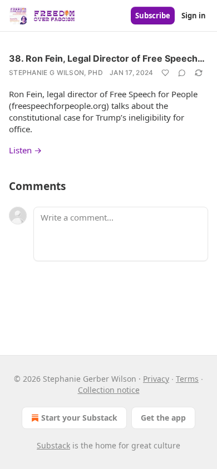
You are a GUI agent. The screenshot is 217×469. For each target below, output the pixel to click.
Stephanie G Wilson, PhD (56, 72)
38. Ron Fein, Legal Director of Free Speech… (107, 58)
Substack (53, 445)
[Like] (165, 72)
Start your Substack (79, 417)
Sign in (193, 16)
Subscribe (152, 16)
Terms (187, 378)
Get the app (163, 417)
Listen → (25, 150)
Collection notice (109, 390)
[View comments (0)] (182, 72)
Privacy (156, 378)
